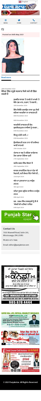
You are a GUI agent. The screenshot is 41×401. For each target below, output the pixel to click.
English (24, 2)
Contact (33, 23)
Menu (6, 23)
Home (19, 23)
